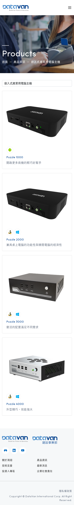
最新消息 (42, 465)
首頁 (5, 62)
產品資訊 (19, 62)
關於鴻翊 (7, 460)
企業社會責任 (44, 471)
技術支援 (7, 465)
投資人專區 (8, 471)
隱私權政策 (65, 491)
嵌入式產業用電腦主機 (45, 62)
